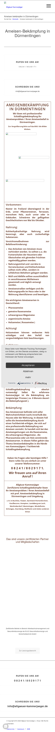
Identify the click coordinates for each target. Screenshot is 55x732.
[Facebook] (47, 726)
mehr (28, 377)
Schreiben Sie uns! (27, 86)
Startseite (15, 19)
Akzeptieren (28, 365)
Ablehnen (28, 371)
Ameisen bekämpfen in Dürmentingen (21, 16)
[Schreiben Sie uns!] (27, 79)
